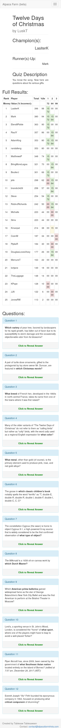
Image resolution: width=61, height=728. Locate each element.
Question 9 (11, 582)
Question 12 (11, 689)
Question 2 (11, 355)
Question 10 (11, 619)
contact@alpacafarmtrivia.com (44, 726)
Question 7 (11, 519)
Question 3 (11, 386)
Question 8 (11, 553)
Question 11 (11, 654)
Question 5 (11, 453)
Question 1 (11, 320)
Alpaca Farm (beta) (14, 4)
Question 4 (11, 418)
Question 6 (11, 484)
